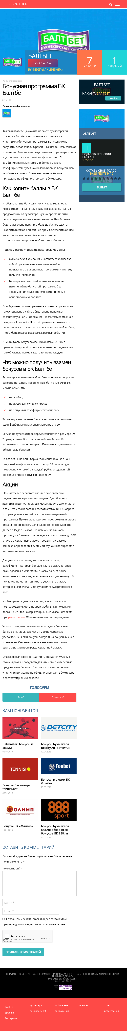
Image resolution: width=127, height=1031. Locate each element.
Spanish (9, 1012)
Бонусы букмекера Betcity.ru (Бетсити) (55, 746)
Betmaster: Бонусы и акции (17, 746)
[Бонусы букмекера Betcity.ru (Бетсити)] (59, 728)
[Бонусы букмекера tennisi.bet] (20, 769)
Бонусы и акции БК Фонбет (55, 781)
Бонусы (83, 1005)
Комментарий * (12, 868)
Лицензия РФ (53, 69)
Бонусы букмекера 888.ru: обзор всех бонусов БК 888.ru (55, 829)
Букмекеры (36, 69)
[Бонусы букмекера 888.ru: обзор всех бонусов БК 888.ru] (59, 810)
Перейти (113, 98)
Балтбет (89, 133)
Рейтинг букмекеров (12, 80)
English (9, 1007)
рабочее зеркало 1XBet (62, 978)
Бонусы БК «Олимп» (17, 826)
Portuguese (11, 1018)
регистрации (16, 617)
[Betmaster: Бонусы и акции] (20, 728)
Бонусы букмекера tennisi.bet (16, 787)
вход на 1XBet (63, 981)
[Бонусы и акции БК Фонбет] (59, 766)
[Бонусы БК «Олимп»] (20, 810)
